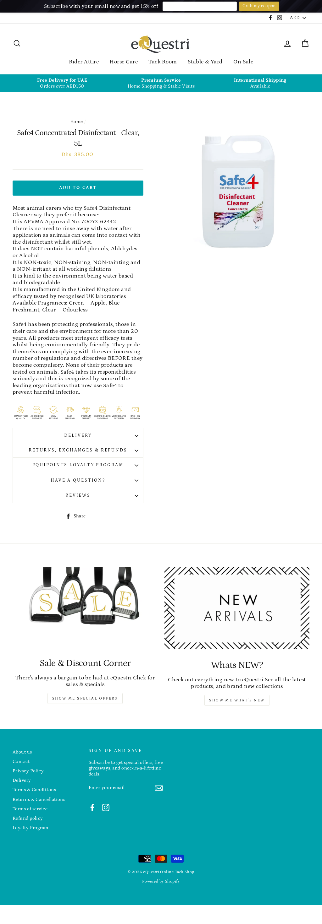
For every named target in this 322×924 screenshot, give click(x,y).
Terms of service (30, 809)
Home (76, 121)
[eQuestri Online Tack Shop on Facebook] (92, 807)
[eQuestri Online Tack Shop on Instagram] (105, 807)
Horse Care (123, 62)
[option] (62, 83)
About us (22, 752)
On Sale (243, 62)
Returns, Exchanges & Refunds (78, 450)
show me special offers (85, 698)
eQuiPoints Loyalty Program (78, 464)
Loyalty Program (30, 827)
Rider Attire (84, 62)
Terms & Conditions (34, 789)
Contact (21, 761)
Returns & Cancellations (39, 799)
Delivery (78, 435)
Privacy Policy (28, 771)
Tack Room (162, 62)
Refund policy (28, 818)
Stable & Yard (205, 62)
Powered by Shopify (161, 881)
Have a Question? (78, 480)
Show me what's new (236, 700)
